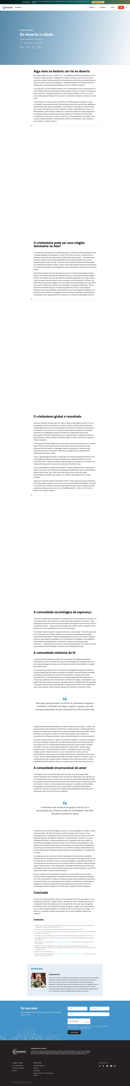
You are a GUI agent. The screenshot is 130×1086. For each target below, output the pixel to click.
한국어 (33, 47)
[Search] (126, 7)
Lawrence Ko (54, 974)
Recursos (14, 1070)
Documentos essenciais (18, 1068)
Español (39, 47)
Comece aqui (17, 1063)
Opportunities (36, 1070)
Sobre (112, 7)
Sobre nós (37, 1063)
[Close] (128, 2)
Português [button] (18, 7)
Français (28, 47)
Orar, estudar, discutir (17, 1065)
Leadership (36, 1068)
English (22, 47)
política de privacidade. (85, 1027)
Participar (102, 7)
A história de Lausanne (38, 1065)
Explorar (92, 7)
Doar (121, 7)
